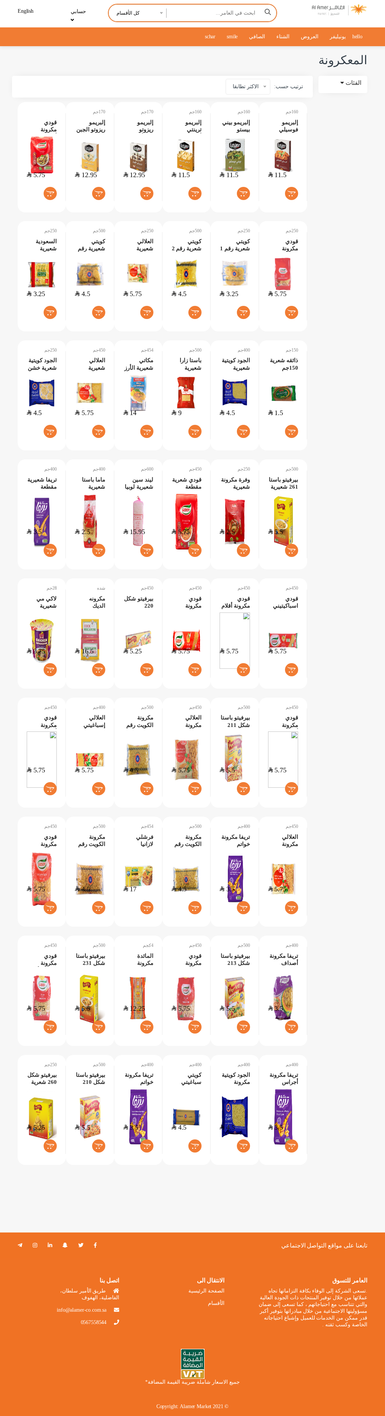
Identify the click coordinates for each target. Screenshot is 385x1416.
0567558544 (94, 1322)
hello (357, 36)
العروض (309, 36)
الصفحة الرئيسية (206, 1291)
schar (210, 36)
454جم (147, 350)
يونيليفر (338, 36)
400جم (244, 350)
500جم (99, 230)
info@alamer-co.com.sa (81, 1310)
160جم (195, 111)
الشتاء (283, 36)
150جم (292, 350)
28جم (52, 588)
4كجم (148, 945)
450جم (99, 350)
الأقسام (216, 1303)
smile (232, 36)
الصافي (257, 36)
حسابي (78, 11)
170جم (99, 111)
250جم (50, 230)
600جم (147, 469)
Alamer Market (195, 1406)
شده (101, 588)
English (25, 11)
